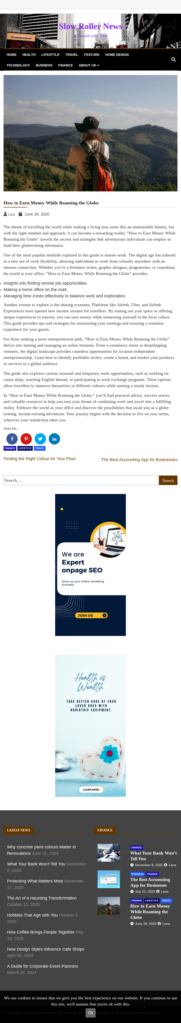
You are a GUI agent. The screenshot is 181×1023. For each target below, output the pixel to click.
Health (29, 55)
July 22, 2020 (145, 891)
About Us (87, 65)
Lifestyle (50, 55)
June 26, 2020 (145, 924)
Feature (91, 55)
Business (44, 65)
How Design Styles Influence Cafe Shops (45, 949)
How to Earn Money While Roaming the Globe (150, 912)
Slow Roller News (90, 26)
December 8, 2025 (149, 865)
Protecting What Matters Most (35, 881)
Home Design (117, 55)
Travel (71, 55)
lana (172, 865)
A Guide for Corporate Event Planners (42, 966)
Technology (18, 65)
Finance (65, 65)
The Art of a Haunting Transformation (42, 898)
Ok (90, 1012)
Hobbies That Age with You (32, 915)
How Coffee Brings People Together (40, 932)
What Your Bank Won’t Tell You (36, 864)
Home (11, 55)
